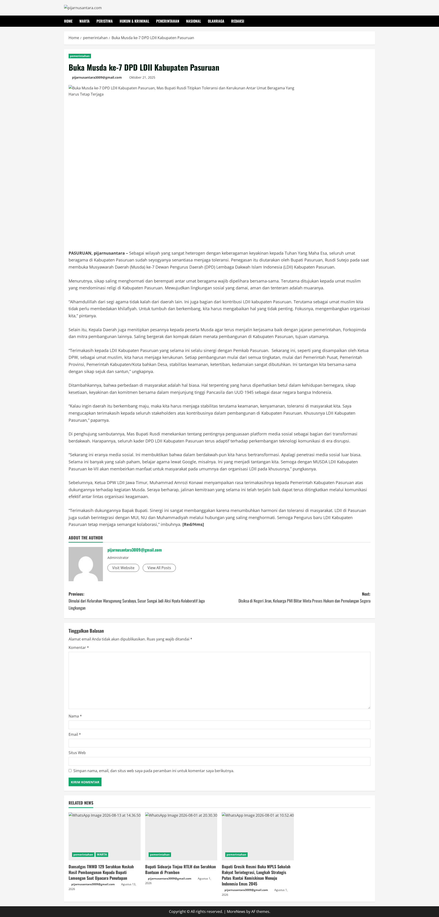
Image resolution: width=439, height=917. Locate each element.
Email (75, 734)
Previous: (137, 601)
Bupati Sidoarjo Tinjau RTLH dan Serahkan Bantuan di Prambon (180, 869)
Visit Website (123, 567)
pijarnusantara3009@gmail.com (97, 77)
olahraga (216, 21)
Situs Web (77, 752)
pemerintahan (167, 21)
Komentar (79, 647)
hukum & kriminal (134, 21)
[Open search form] (373, 21)
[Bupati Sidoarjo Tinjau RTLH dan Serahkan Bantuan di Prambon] (181, 836)
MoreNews (236, 911)
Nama (75, 716)
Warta (84, 21)
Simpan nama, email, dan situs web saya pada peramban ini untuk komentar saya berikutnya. (153, 770)
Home (68, 21)
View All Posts (159, 567)
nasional (193, 21)
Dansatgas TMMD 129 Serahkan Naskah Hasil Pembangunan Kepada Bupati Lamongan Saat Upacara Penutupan (101, 872)
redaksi (237, 21)
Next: (304, 597)
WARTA (102, 854)
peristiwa (104, 21)
